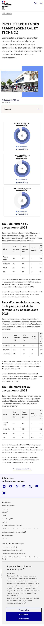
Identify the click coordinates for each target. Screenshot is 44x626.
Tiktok (17, 486)
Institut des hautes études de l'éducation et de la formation (19, 529)
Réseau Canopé (6, 519)
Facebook (10, 486)
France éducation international (11, 525)
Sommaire (8, 109)
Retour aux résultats (23, 469)
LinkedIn (23, 486)
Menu (41, 3)
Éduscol (4, 509)
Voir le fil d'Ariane (7, 14)
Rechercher (35, 3)
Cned (3, 515)
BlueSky (4, 492)
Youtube (36, 486)
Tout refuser (24, 614)
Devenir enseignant (7, 506)
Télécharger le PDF (9, 100)
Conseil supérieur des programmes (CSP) (13, 554)
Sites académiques (7, 535)
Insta (4, 486)
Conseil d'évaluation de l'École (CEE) (12, 550)
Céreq (3, 539)
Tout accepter (23, 618)
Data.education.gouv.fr (8, 547)
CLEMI (3, 522)
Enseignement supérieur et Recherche (13, 532)
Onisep (4, 512)
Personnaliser (24, 610)
